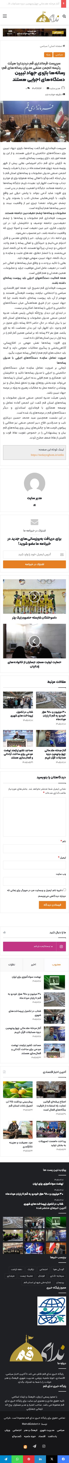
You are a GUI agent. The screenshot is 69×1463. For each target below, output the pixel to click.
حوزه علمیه (30, 1436)
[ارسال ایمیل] (48, 88)
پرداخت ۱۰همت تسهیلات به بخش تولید (52, 1143)
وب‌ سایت (61, 874)
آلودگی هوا (58, 1269)
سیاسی (43, 46)
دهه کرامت (16, 1269)
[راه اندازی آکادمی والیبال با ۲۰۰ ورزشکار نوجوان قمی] (13, 1235)
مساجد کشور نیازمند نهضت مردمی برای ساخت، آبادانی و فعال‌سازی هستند (18, 754)
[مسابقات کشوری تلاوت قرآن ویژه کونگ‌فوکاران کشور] (13, 1248)
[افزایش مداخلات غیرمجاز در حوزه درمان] (56, 1248)
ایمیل (62, 858)
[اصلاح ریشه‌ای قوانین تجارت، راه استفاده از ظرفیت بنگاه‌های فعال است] (51, 1089)
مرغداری (11, 1276)
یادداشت (52, 1436)
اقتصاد (41, 1436)
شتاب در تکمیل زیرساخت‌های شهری (21, 714)
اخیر (33, 964)
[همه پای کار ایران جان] (35, 1235)
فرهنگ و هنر (30, 1430)
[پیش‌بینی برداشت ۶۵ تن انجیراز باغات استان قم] (18, 1089)
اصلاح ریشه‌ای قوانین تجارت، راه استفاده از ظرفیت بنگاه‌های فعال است (51, 1106)
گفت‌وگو (16, 1436)
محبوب (56, 964)
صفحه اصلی (56, 46)
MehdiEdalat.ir (31, 1424)
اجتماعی (43, 1269)
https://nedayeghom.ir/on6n (47, 454)
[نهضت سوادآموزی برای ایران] (54, 982)
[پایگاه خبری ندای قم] (47, 16)
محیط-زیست (26, 1276)
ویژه (48, 55)
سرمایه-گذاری (57, 1276)
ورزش (7, 1430)
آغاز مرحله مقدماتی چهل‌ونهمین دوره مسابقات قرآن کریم (55, 754)
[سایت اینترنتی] (34, 505)
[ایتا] (25, 1446)
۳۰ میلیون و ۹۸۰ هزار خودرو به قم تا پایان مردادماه (54, 716)
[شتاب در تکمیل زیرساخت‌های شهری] (18, 700)
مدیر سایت (54, 88)
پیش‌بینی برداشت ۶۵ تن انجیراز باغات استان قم (19, 1104)
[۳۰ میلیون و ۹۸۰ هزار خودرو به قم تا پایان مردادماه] (51, 700)
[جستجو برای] (64, 17)
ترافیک (31, 1269)
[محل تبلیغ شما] (34, 33)
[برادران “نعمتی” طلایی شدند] (35, 1248)
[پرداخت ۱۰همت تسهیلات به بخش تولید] (51, 1129)
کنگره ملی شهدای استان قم (37, 1282)
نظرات (11, 964)
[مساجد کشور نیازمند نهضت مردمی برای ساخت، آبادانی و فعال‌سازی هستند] (18, 738)
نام (63, 841)
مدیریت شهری (47, 1430)
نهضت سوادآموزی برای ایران (26, 977)
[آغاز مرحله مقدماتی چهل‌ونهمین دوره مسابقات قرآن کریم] (51, 738)
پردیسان (60, 1282)
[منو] (5, 17)
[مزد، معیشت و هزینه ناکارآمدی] (18, 1130)
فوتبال (41, 1276)
